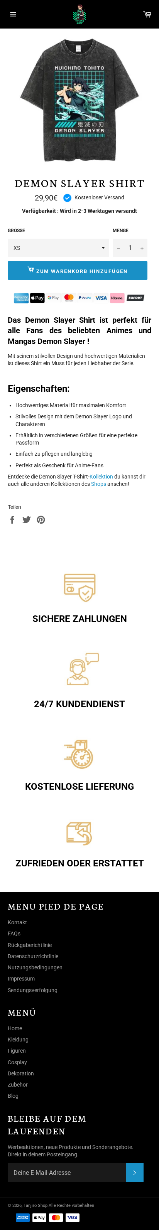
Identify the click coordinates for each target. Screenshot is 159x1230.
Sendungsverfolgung (33, 990)
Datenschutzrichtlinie (33, 956)
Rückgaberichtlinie (30, 945)
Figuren (17, 1051)
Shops (99, 484)
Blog (13, 1096)
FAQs (14, 933)
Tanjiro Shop (35, 1205)
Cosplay (17, 1062)
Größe (16, 230)
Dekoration (21, 1073)
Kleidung (18, 1039)
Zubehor (18, 1085)
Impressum (21, 979)
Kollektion (101, 476)
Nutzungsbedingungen (35, 967)
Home (15, 1028)
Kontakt (17, 922)
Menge (121, 230)
